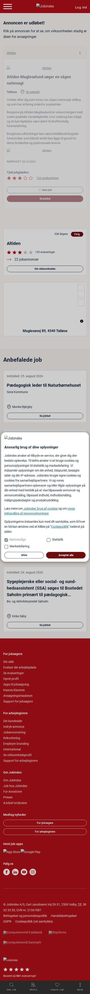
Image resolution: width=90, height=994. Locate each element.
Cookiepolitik (59, 526)
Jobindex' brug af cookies (40, 508)
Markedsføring (19, 546)
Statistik (57, 539)
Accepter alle (66, 555)
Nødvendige (18, 539)
